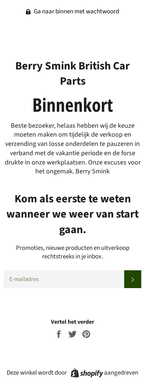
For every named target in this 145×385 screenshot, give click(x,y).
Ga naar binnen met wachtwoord (76, 11)
